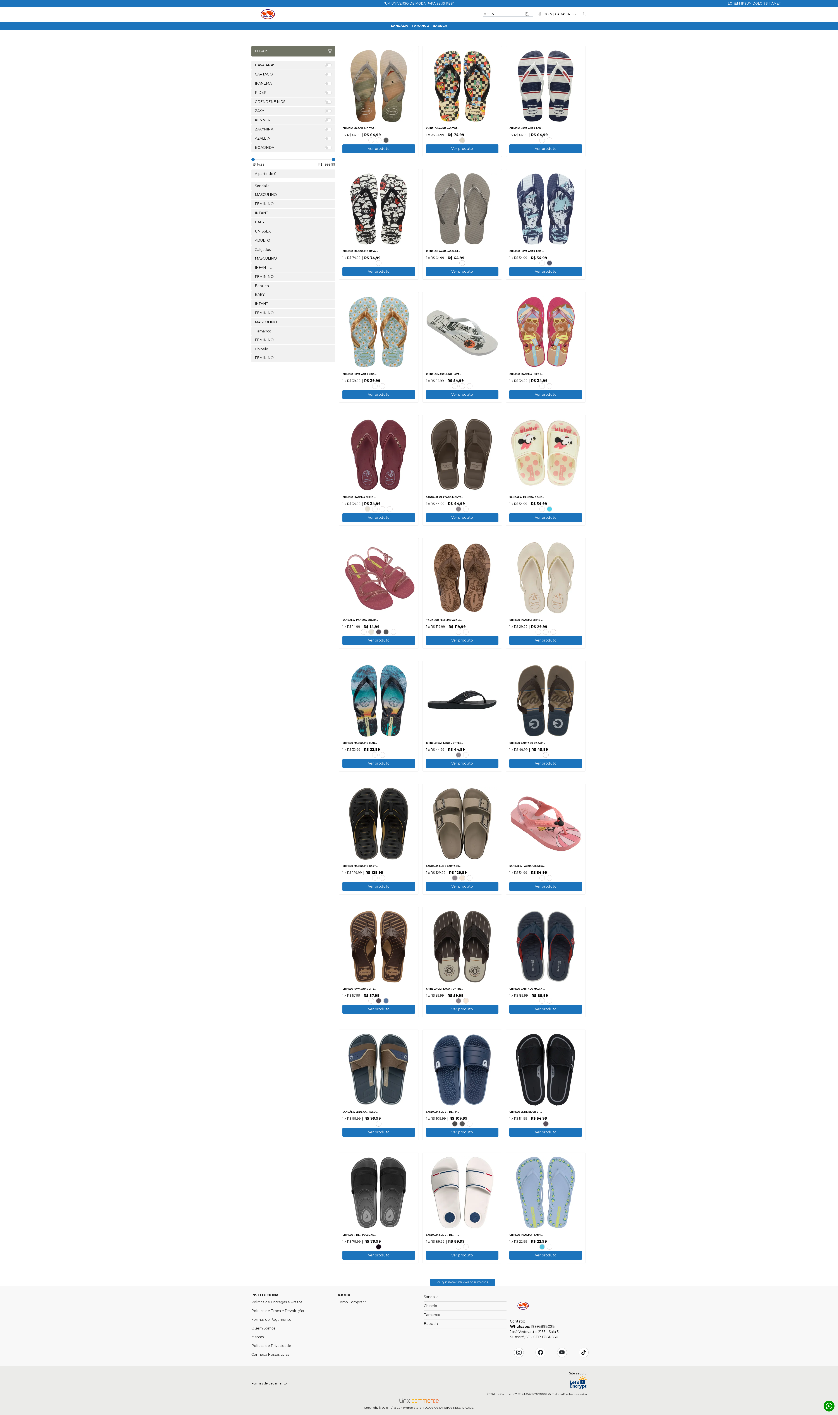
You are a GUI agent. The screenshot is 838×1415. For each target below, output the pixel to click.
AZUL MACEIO (382, 386)
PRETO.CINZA (462, 1123)
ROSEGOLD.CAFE (371, 1000)
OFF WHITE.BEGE (545, 632)
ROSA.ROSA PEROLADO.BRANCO (363, 632)
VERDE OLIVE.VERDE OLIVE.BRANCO (469, 386)
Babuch (440, 26)
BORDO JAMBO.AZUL (389, 509)
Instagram (519, 1352)
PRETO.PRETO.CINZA (458, 509)
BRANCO (378, 140)
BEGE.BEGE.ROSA (542, 509)
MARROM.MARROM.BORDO (542, 1000)
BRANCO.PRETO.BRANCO (378, 263)
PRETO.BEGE (538, 632)
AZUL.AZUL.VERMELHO (549, 509)
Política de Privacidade (271, 1346)
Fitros (261, 51)
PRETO (386, 140)
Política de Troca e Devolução (277, 1311)
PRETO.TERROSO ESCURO (458, 632)
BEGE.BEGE (462, 140)
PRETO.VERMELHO (454, 1123)
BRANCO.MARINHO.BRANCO (542, 140)
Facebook (540, 1352)
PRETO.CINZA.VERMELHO (466, 1246)
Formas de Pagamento (271, 1319)
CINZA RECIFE (462, 263)
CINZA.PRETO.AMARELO (382, 878)
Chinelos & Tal (267, 14)
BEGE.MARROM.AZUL (545, 755)
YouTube (562, 1352)
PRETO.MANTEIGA (375, 509)
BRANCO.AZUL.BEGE (375, 755)
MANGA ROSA (375, 386)
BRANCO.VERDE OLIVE (454, 386)
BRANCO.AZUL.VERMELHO (458, 1246)
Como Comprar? (352, 1302)
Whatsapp (829, 1406)
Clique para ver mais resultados (462, 1282)
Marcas (257, 1337)
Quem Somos (263, 1328)
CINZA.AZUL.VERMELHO (549, 1000)
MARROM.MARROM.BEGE (466, 509)
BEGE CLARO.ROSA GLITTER (542, 386)
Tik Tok (583, 1352)
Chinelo (430, 1306)
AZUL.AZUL (469, 1123)
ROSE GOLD (371, 140)
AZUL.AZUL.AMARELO (542, 1246)
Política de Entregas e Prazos (276, 1302)
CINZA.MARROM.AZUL (378, 1123)
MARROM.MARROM (375, 878)
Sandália (399, 26)
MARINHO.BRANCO (549, 140)
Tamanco (420, 26)
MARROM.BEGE (469, 878)
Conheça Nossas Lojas (270, 1354)
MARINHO (549, 263)
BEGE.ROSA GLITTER (549, 386)
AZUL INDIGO (386, 1000)
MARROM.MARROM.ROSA (549, 1246)
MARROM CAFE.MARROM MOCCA (466, 632)
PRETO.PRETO (378, 632)
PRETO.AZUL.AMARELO (382, 755)
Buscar (526, 14)
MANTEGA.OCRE (553, 632)
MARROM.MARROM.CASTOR (466, 755)
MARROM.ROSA (382, 509)
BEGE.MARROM (462, 878)
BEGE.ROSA (542, 263)
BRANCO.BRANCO (393, 632)
